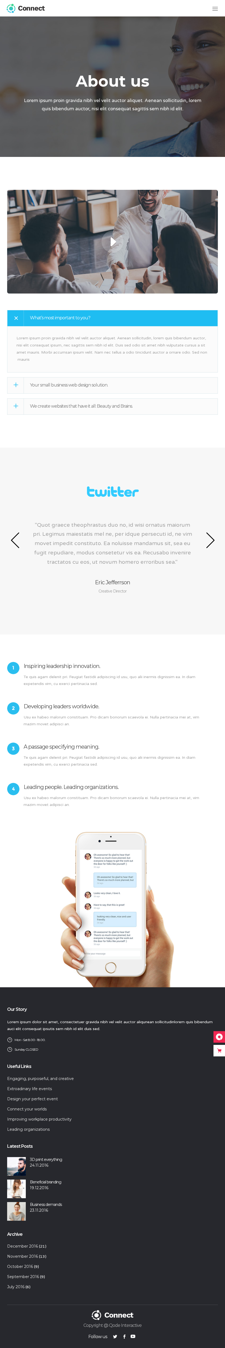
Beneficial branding (45, 1182)
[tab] (112, 318)
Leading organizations (28, 1129)
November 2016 (22, 1256)
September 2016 (23, 1276)
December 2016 (22, 1246)
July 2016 (15, 1286)
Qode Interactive (125, 1325)
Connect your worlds (27, 1109)
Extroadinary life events (29, 1088)
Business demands (46, 1204)
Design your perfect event (32, 1098)
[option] (113, 540)
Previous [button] (15, 540)
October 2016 (20, 1266)
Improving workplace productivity (39, 1119)
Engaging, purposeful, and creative (40, 1078)
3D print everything (46, 1159)
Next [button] (209, 540)
